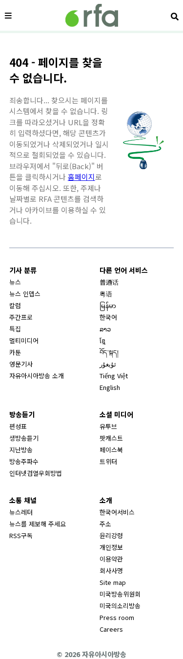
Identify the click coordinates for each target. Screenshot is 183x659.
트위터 (108, 461)
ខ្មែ (102, 340)
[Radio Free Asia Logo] (91, 15)
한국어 (108, 317)
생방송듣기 (24, 438)
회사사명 (111, 570)
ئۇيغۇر (108, 363)
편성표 (18, 426)
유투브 (108, 426)
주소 (105, 523)
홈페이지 (81, 177)
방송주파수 (24, 461)
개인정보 (111, 547)
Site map (113, 582)
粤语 (106, 293)
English (110, 387)
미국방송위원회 (120, 594)
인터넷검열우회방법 (35, 473)
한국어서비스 (117, 512)
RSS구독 (21, 535)
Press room (117, 617)
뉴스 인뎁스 (25, 293)
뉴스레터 (21, 512)
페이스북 (111, 449)
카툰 (15, 352)
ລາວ (105, 328)
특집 (15, 328)
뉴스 (15, 282)
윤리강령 (111, 535)
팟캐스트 (111, 438)
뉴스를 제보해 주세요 (37, 523)
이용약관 (111, 558)
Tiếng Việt (114, 375)
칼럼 (15, 305)
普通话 (109, 282)
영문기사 (21, 363)
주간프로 (21, 317)
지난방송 (21, 449)
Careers (111, 629)
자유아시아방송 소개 (36, 375)
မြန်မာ (108, 305)
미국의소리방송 (120, 605)
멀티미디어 (24, 340)
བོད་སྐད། (109, 352)
